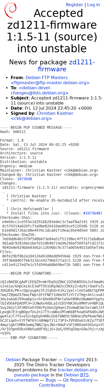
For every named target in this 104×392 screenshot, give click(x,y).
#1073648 (91, 213)
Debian (13, 359)
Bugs (51, 380)
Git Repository (78, 380)
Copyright (74, 359)
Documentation (22, 380)
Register (74, 4)
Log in (93, 4)
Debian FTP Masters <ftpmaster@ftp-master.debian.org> (50, 80)
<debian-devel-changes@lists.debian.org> (40, 90)
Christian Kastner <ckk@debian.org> (42, 116)
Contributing (52, 385)
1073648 (24, 179)
